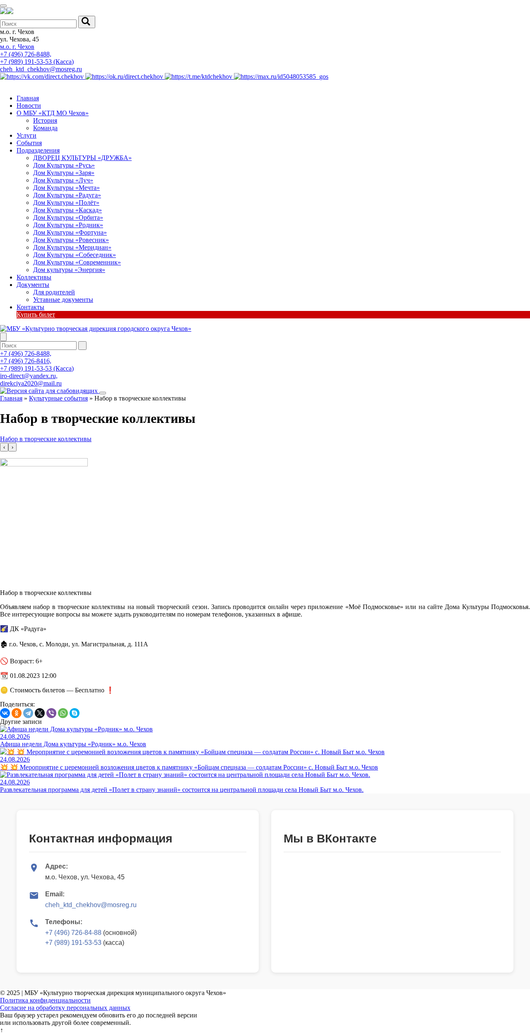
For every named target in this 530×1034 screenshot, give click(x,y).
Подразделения (38, 150)
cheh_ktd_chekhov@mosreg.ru (41, 69)
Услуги (26, 135)
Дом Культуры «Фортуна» (70, 232)
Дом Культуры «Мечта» (66, 187)
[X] (40, 713)
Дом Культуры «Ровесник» (71, 239)
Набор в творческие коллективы (46, 438)
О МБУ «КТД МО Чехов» (53, 113)
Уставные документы (63, 299)
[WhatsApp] (63, 713)
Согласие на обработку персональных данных (65, 1007)
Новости (29, 105)
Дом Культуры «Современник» (77, 262)
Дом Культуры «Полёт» (66, 202)
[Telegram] (28, 713)
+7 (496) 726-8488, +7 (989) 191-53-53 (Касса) (37, 58)
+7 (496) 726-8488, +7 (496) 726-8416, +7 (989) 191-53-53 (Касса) (37, 361)
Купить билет (36, 314)
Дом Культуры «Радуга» (67, 195)
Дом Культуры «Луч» (63, 180)
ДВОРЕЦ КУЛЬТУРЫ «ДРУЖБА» (82, 157)
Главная (28, 98)
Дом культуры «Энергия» (69, 269)
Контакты (30, 307)
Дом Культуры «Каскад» (67, 210)
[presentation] (4, 447)
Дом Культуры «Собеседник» (74, 254)
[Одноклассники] (17, 713)
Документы (33, 284)
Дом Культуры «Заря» (63, 172)
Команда (45, 127)
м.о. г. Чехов (17, 46)
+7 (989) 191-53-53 (73, 942)
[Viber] (51, 713)
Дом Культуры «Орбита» (68, 217)
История (45, 120)
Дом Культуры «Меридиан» (72, 247)
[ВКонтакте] (5, 713)
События (29, 142)
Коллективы (34, 277)
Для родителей (54, 292)
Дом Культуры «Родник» (68, 224)
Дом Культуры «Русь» (64, 165)
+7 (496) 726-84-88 (73, 932)
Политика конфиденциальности (45, 1000)
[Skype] (75, 713)
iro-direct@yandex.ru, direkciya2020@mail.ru (31, 379)
